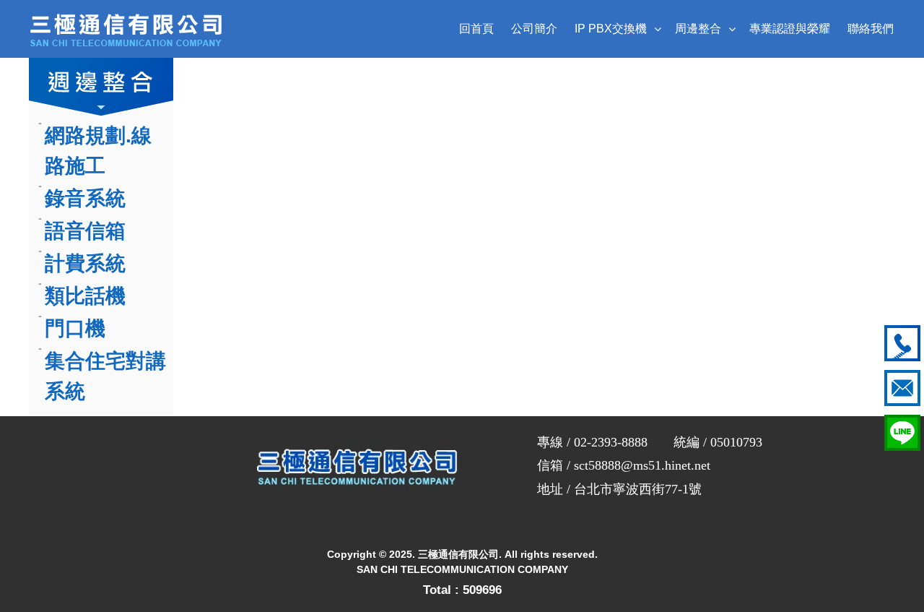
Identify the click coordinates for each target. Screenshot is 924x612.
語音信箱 (85, 231)
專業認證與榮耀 (789, 28)
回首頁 (476, 28)
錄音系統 (85, 198)
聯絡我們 (870, 28)
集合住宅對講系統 (105, 376)
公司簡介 (534, 28)
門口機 (75, 328)
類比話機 (85, 296)
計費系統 (85, 263)
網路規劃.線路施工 (98, 150)
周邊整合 (698, 28)
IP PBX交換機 (611, 28)
